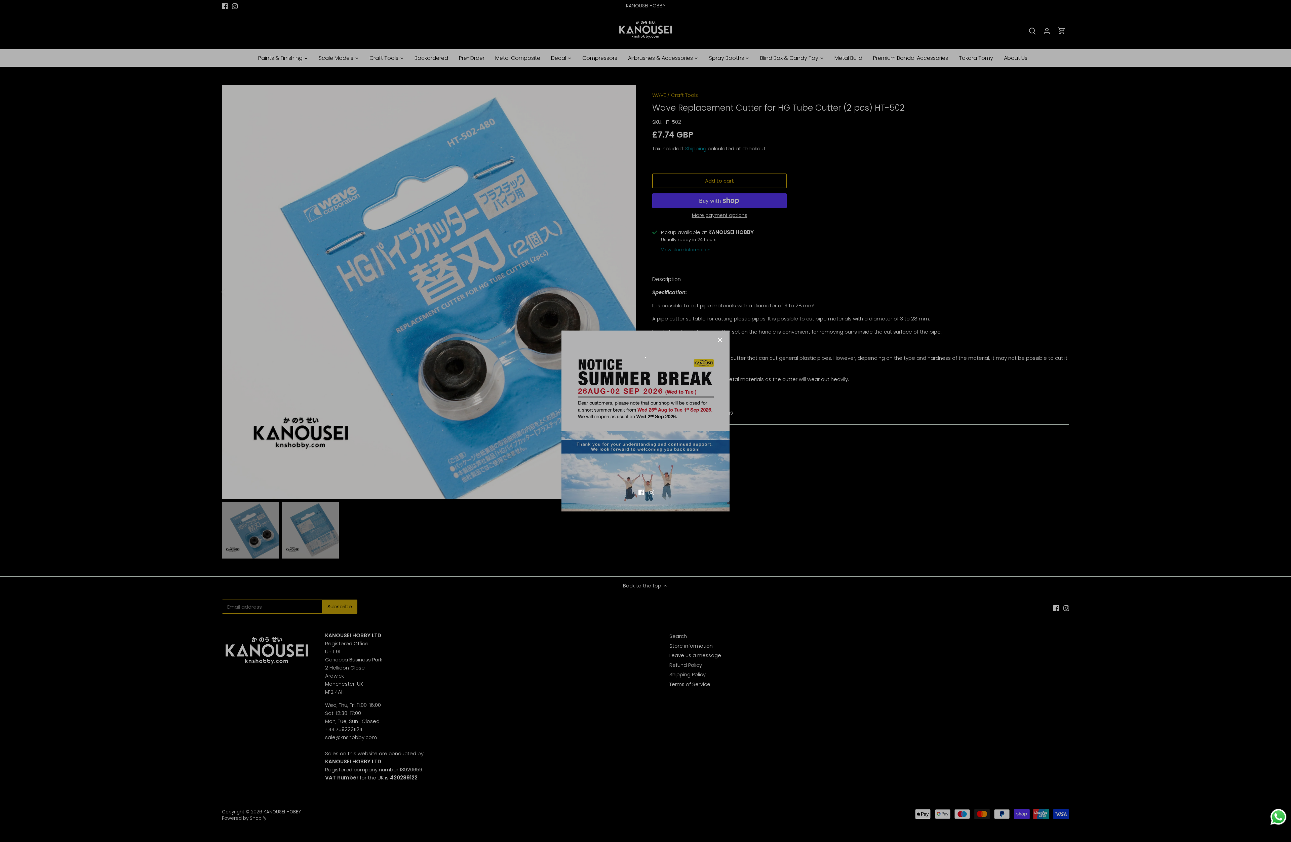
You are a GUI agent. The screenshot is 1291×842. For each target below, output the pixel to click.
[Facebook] (641, 491)
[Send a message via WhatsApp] (1278, 817)
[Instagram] (651, 491)
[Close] (720, 340)
